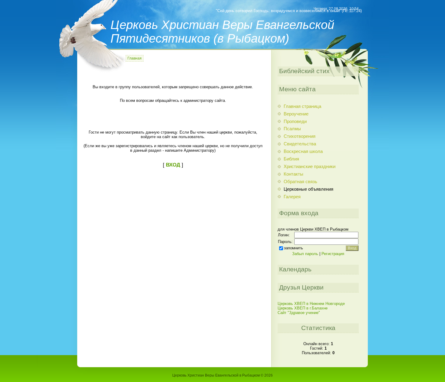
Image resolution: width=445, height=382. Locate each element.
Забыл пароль (305, 253)
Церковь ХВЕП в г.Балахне (303, 308)
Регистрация (332, 253)
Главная (134, 58)
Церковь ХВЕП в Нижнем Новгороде (311, 303)
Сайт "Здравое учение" (299, 312)
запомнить (293, 248)
